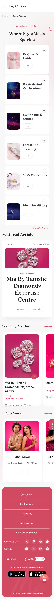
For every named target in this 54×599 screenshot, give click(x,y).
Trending (26, 513)
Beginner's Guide (27, 274)
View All (48, 326)
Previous (21, 309)
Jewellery (26, 494)
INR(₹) (31, 559)
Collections (26, 504)
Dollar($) (40, 559)
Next (36, 309)
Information (26, 523)
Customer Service (26, 532)
